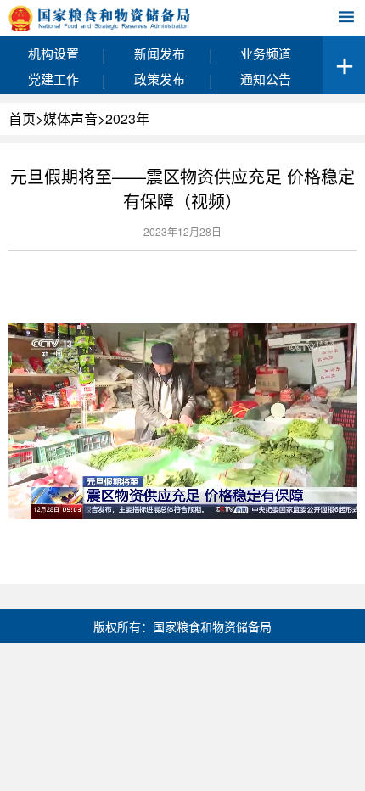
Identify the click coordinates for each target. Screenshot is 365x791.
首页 (22, 118)
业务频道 (265, 53)
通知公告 (265, 78)
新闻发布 (159, 53)
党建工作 (53, 78)
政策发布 (159, 78)
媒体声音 (70, 118)
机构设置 (53, 53)
